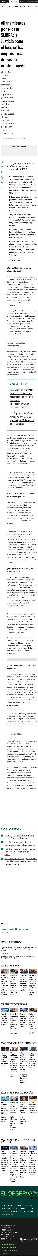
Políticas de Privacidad (8, 1247)
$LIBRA (4, 929)
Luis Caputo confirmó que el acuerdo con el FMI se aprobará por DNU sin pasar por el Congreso (18, 957)
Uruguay (5, 2)
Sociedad (10, 1208)
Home (3, 1205)
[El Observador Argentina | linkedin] (23, 1198)
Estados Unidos (7, 1214)
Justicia (12, 929)
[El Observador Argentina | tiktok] (36, 1195)
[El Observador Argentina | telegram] (32, 1198)
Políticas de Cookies (7, 1244)
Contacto (4, 1253)
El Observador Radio (9, 1211)
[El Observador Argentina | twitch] (36, 1198)
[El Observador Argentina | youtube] (32, 1195)
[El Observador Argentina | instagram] (28, 1195)
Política (31, 6)
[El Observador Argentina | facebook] (24, 1195)
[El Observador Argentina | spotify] (28, 1198)
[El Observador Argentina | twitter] (21, 1195)
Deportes (31, 1208)
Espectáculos (20, 1208)
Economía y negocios (23, 1205)
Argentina (14, 2)
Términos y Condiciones (9, 1250)
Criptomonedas (22, 929)
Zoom (3, 1208)
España (30, 1211)
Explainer (5, 932)
